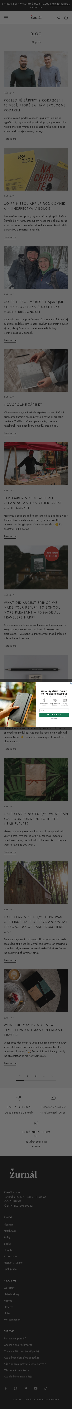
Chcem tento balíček (54, 715)
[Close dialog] (70, 684)
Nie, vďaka (54, 718)
